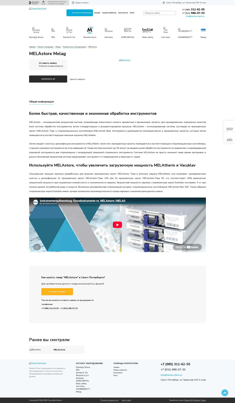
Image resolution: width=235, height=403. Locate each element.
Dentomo (80, 378)
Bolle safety (81, 383)
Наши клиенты (109, 13)
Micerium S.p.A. (82, 375)
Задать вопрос (82, 2)
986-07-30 (193, 13)
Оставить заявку (57, 292)
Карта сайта (126, 400)
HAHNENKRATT (83, 389)
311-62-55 (193, 9)
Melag (78, 391)
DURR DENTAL (82, 381)
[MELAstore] (162, 60)
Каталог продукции (82, 13)
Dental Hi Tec (82, 372)
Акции (97, 13)
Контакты (123, 13)
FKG (77, 370)
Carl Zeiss (80, 386)
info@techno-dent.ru (195, 16)
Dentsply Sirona (83, 367)
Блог (132, 13)
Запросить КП (48, 79)
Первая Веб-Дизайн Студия (195, 400)
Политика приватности (109, 400)
